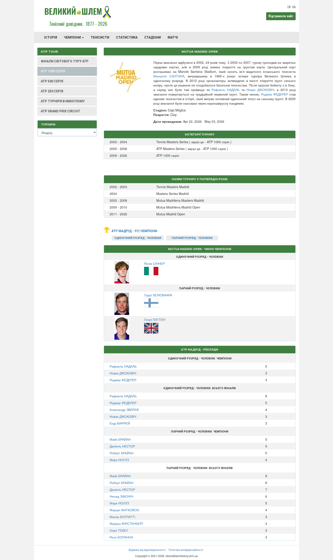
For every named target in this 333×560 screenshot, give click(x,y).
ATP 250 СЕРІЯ (52, 91)
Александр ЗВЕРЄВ (124, 409)
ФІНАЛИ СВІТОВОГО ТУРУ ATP (65, 61)
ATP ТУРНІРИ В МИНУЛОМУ (63, 101)
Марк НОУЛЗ (119, 459)
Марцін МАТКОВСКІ (124, 510)
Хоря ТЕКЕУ (119, 530)
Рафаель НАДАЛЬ (225, 89)
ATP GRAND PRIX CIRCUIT (60, 111)
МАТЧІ (173, 37)
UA (294, 6)
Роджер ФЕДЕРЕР (274, 94)
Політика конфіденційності (186, 550)
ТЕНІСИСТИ (100, 37)
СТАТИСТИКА (127, 37)
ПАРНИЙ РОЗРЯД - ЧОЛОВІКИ (192, 238)
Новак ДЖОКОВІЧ (260, 89)
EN (288, 6)
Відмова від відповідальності (147, 550)
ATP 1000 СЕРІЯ (53, 71)
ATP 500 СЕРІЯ (52, 81)
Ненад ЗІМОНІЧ (121, 496)
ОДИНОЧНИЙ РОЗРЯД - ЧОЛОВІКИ (137, 238)
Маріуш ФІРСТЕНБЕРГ (127, 523)
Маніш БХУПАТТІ (122, 516)
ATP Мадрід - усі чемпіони (134, 231)
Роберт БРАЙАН (121, 453)
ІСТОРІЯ (50, 37)
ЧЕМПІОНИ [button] (73, 37)
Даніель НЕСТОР (122, 446)
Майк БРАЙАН (120, 439)
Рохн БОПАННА (121, 537)
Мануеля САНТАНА (168, 76)
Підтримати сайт (280, 15)
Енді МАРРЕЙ (120, 423)
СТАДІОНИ (152, 37)
